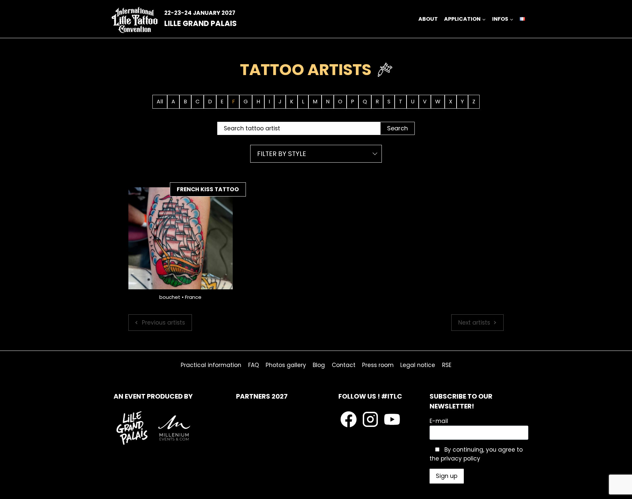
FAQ (253, 365)
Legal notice (417, 365)
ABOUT (428, 19)
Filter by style (281, 153)
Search (397, 128)
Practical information (211, 365)
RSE (446, 365)
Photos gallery (286, 365)
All (160, 101)
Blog (319, 365)
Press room (378, 365)
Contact (344, 365)
